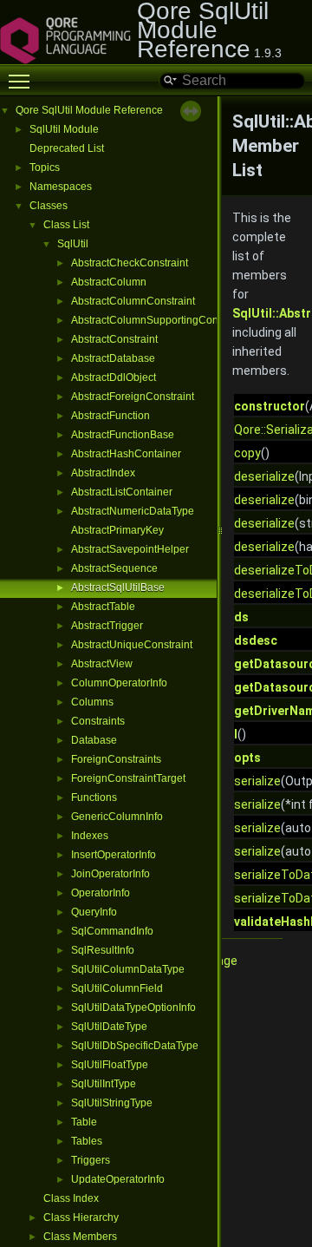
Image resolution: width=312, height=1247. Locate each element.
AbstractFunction (110, 416)
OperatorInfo (100, 893)
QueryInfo (94, 912)
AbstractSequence (114, 568)
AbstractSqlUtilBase (118, 587)
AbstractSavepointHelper (130, 549)
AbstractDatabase (113, 358)
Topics (44, 167)
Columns (92, 702)
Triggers (90, 1160)
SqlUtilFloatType (109, 1065)
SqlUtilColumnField (117, 988)
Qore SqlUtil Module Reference (89, 110)
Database (94, 740)
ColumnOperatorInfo (119, 683)
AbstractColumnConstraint (133, 301)
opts (247, 758)
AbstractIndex (103, 473)
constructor (269, 406)
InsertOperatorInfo (113, 855)
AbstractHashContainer (126, 454)
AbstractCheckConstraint (129, 263)
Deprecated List (66, 148)
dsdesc (255, 640)
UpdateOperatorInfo (118, 1179)
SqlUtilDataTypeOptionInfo (133, 1007)
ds (241, 617)
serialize (257, 781)
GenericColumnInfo (117, 817)
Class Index (71, 1198)
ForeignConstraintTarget (128, 778)
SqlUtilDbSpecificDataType (134, 1046)
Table (84, 1122)
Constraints (98, 721)
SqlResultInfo (102, 950)
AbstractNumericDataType (132, 511)
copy (247, 453)
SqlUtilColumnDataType (128, 969)
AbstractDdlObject (113, 377)
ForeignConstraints (116, 759)
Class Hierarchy (81, 1217)
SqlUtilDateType (109, 1027)
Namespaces (60, 186)
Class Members (80, 1237)
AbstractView (102, 664)
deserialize (264, 476)
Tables (86, 1141)
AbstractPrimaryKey (117, 530)
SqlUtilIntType (103, 1084)
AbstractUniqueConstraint (131, 645)
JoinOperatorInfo (110, 874)
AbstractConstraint (114, 339)
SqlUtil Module (64, 129)
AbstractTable (103, 607)
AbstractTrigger (107, 626)
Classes (48, 206)
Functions (94, 797)
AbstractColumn (108, 282)
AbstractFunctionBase (122, 435)
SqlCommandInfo (112, 931)
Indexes (89, 836)
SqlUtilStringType (112, 1103)
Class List (66, 225)
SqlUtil (72, 244)
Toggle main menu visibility (22, 80)
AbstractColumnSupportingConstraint (159, 320)
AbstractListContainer (121, 492)
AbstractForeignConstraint (132, 397)
